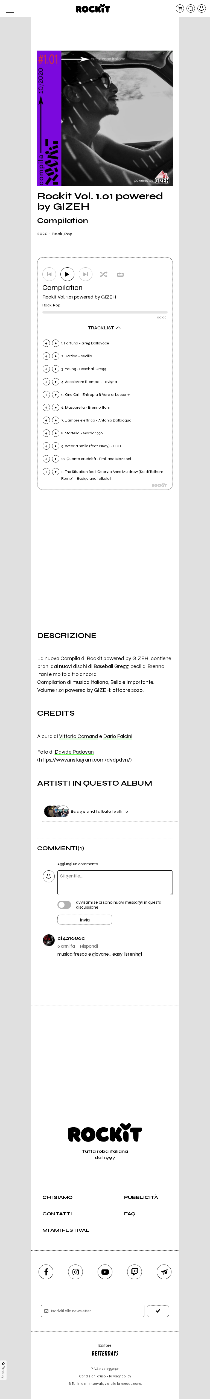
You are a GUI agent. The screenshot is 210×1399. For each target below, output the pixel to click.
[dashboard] (201, 8)
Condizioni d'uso (92, 1376)
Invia (85, 920)
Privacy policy (120, 1376)
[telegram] (164, 1272)
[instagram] (75, 1272)
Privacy (3, 1372)
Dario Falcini (117, 736)
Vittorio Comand (78, 736)
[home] (93, 8)
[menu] (8, 8)
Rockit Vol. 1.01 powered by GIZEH (79, 297)
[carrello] (180, 8)
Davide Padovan (74, 752)
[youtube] (105, 1272)
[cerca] (190, 8)
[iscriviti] (158, 1311)
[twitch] (134, 1272)
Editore (101, 1348)
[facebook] (46, 1272)
